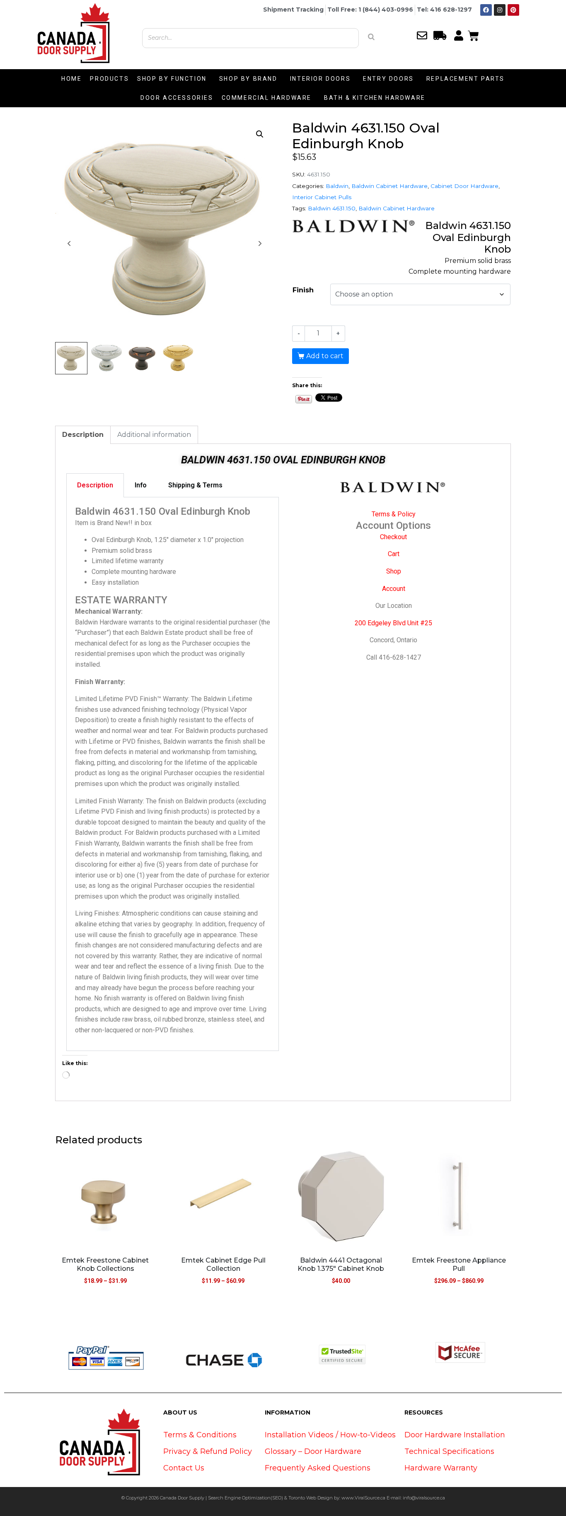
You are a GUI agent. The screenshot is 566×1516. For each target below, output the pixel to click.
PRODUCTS (109, 78)
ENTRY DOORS (388, 78)
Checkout (393, 537)
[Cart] (473, 34)
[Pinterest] (513, 10)
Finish (303, 290)
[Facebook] (486, 10)
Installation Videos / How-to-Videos (330, 1434)
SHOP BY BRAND (248, 78)
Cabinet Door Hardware (464, 186)
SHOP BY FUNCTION (172, 78)
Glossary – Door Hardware (313, 1451)
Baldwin (337, 186)
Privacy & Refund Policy (207, 1451)
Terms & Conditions (200, 1434)
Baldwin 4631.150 (332, 208)
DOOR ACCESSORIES (176, 97)
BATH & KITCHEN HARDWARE (375, 97)
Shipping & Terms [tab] (195, 485)
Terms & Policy (394, 514)
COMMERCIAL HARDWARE (267, 97)
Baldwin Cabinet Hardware (389, 186)
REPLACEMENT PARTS (465, 78)
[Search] (371, 37)
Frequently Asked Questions (317, 1468)
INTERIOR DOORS (320, 78)
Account (393, 589)
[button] (259, 134)
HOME (71, 78)
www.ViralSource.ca (363, 1498)
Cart (393, 554)
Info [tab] (141, 485)
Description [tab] (83, 435)
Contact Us (183, 1468)
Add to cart (324, 356)
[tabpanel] (172, 774)
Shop (393, 571)
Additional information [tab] (154, 435)
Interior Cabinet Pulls (321, 197)
